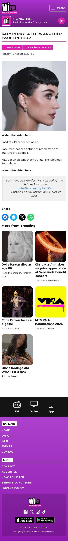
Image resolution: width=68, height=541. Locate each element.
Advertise (9, 471)
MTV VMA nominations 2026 (49, 322)
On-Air (6, 435)
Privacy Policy (13, 488)
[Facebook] (26, 512)
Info (5, 441)
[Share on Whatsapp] (30, 217)
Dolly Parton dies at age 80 (16, 266)
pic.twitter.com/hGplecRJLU (34, 188)
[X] (32, 512)
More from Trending (39, 47)
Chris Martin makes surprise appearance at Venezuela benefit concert (50, 270)
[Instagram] (38, 512)
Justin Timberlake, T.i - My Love (30, 22)
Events (7, 446)
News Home (13, 47)
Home (6, 430)
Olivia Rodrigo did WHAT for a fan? (15, 370)
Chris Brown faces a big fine (17, 322)
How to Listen (13, 477)
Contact (8, 451)
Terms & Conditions (17, 482)
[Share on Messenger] (13, 217)
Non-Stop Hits (22, 19)
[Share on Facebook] (5, 217)
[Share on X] (22, 217)
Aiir (52, 531)
